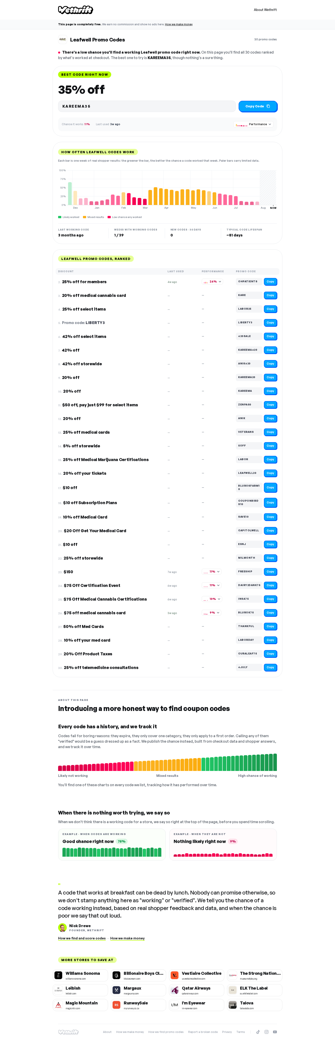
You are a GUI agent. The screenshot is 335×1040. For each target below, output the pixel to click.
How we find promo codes (166, 1032)
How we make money (179, 24)
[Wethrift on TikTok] (258, 1032)
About (107, 1032)
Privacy (227, 1032)
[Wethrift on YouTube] (275, 1032)
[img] (167, 189)
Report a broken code (203, 1032)
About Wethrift (265, 10)
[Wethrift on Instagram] (266, 1032)
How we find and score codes (82, 938)
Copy (270, 281)
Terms (240, 1032)
